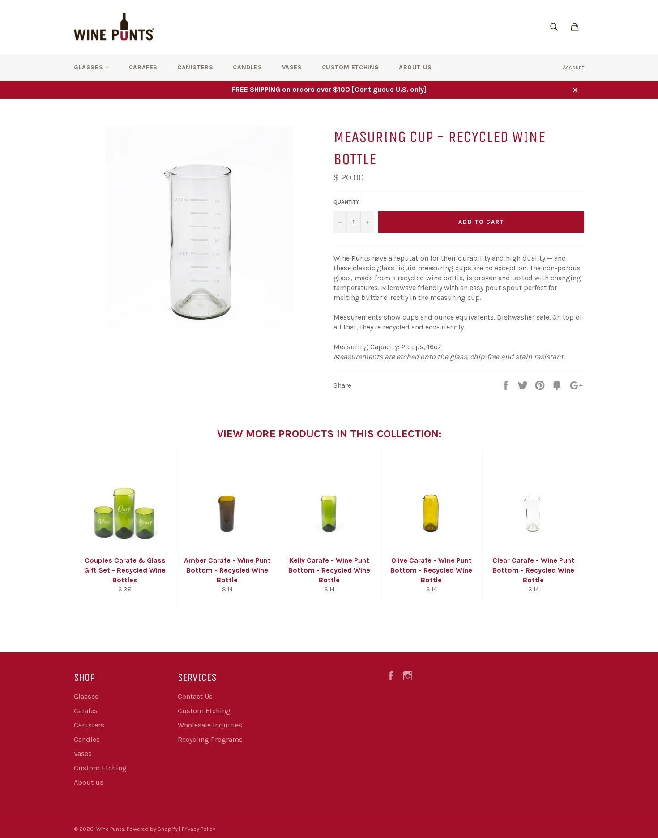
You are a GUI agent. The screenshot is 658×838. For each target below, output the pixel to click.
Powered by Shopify (152, 828)
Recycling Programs (210, 739)
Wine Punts (110, 828)
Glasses (89, 67)
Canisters (195, 67)
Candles (247, 67)
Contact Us (195, 696)
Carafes (143, 67)
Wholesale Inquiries (210, 725)
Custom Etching (350, 67)
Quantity (346, 202)
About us (415, 67)
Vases (292, 67)
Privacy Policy (198, 828)
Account (573, 67)
